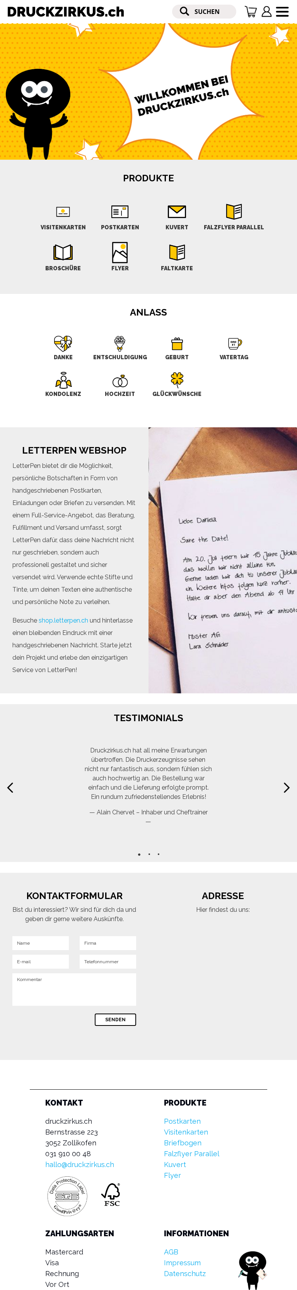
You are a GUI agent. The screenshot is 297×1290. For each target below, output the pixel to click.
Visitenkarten (186, 1132)
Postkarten (182, 1121)
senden (115, 1019)
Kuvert (175, 1164)
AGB (171, 1252)
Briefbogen (182, 1143)
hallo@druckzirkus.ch (79, 1164)
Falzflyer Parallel (191, 1154)
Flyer (172, 1175)
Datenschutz (185, 1274)
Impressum (182, 1263)
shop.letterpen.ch (63, 620)
